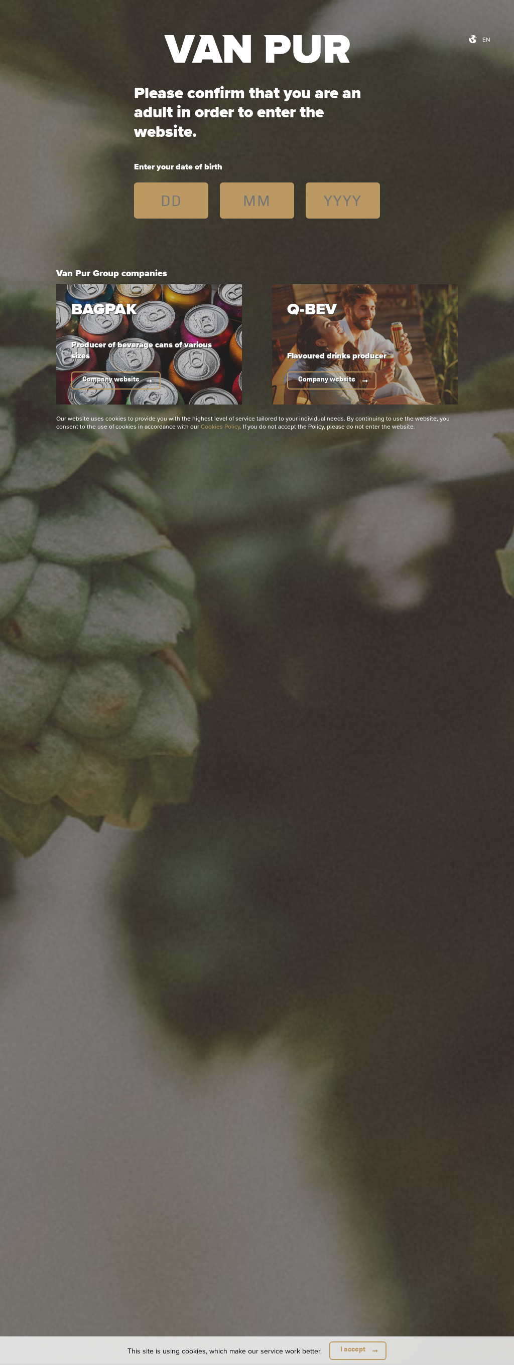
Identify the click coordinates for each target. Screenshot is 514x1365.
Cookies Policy (220, 426)
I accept (352, 1349)
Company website (111, 379)
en (486, 39)
